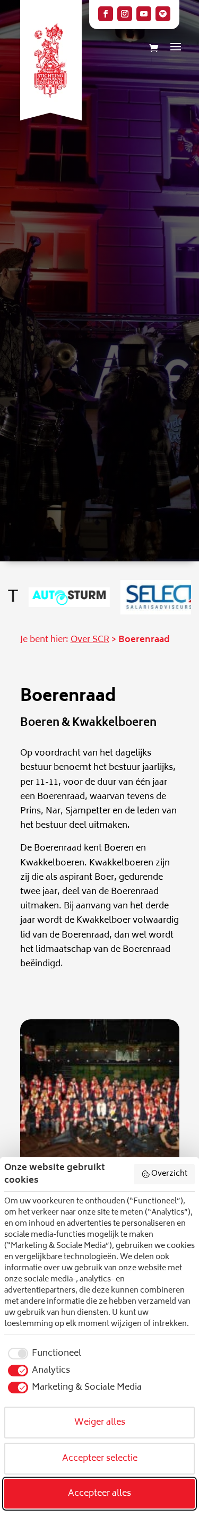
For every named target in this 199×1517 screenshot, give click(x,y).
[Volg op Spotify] (162, 13)
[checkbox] (42, 1353)
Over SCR (90, 639)
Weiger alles (99, 1422)
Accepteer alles (99, 1493)
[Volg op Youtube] (143, 13)
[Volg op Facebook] (105, 13)
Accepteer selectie (99, 1458)
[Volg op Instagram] (124, 13)
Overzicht (169, 1174)
